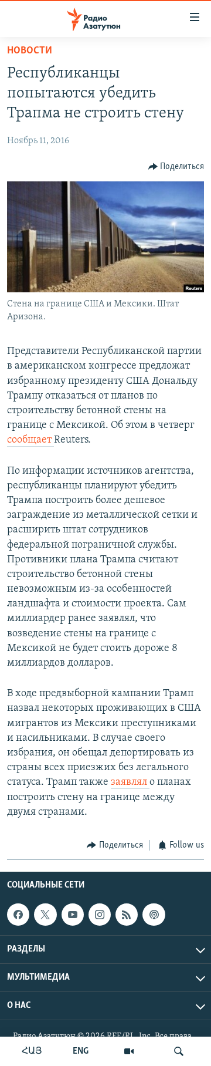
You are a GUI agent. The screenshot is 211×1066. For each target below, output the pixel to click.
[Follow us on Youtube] (73, 914)
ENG (81, 1051)
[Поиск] (178, 1051)
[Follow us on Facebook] (18, 914)
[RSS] (126, 914)
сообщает (30, 440)
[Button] (176, 166)
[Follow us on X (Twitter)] (45, 914)
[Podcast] (153, 914)
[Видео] (129, 1051)
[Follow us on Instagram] (100, 914)
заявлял (130, 782)
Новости (29, 51)
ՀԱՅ (32, 1051)
